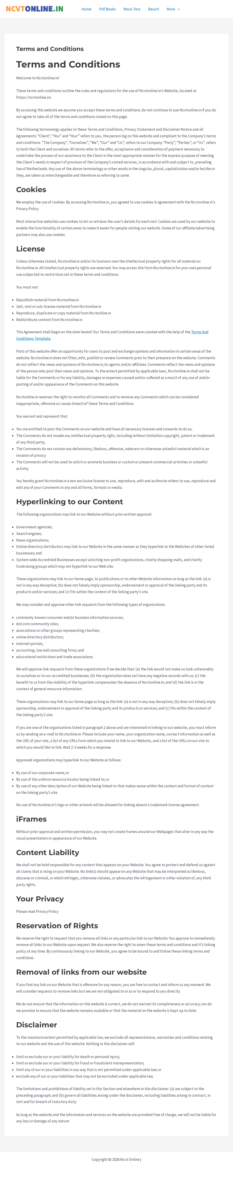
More (171, 9)
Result (153, 9)
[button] (177, 9)
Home (86, 9)
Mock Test (132, 9)
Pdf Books (107, 9)
